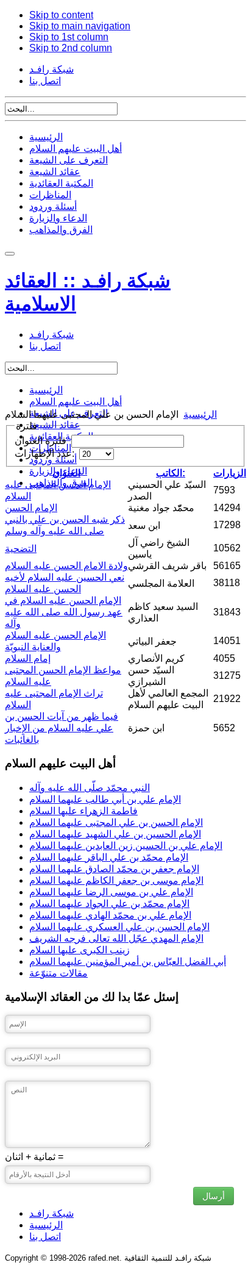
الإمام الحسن (31, 508)
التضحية (21, 548)
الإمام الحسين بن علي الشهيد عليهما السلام (115, 834)
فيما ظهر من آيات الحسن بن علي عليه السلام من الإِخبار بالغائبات (61, 728)
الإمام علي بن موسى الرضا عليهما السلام (111, 892)
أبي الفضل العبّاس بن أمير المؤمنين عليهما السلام (127, 961)
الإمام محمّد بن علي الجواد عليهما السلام (109, 903)
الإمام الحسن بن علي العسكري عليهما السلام (119, 927)
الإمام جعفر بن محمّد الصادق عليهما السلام (114, 869)
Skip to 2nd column (70, 48)
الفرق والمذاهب (61, 229)
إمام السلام (28, 658)
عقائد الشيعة (54, 172)
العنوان (66, 473)
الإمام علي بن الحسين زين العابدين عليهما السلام (125, 845)
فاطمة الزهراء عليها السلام (83, 811)
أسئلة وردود (53, 206)
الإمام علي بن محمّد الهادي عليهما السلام (110, 915)
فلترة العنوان (42, 440)
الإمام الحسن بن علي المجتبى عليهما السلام (116, 822)
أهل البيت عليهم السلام (75, 148)
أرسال (213, 1196)
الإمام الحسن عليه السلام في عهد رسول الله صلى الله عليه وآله (63, 612)
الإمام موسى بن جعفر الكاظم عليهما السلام (116, 880)
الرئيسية (46, 137)
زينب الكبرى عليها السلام (79, 950)
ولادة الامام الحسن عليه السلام (66, 566)
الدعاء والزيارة (58, 218)
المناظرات (50, 195)
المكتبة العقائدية (61, 183)
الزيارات (229, 473)
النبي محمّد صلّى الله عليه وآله (89, 788)
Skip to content (61, 15)
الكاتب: (170, 473)
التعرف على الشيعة (68, 160)
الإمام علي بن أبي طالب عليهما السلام (105, 799)
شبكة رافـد (51, 69)
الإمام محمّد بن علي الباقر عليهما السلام (108, 857)
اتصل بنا (45, 81)
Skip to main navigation (79, 26)
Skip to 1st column (68, 37)
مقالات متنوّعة (58, 973)
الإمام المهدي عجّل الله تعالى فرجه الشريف (116, 938)
